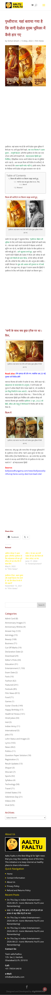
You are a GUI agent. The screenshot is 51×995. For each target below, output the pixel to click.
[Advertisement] (25, 118)
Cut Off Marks (11, 647)
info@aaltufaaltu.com (14, 977)
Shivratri (9, 772)
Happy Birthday (12, 709)
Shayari (8, 767)
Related (19, 187)
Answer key (10, 631)
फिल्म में (25, 185)
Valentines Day (11, 796)
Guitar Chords (11, 705)
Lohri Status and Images (16, 738)
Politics (8, 751)
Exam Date (10, 672)
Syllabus (9, 780)
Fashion (8, 680)
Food (7, 697)
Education (9, 664)
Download (9, 656)
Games (8, 701)
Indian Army (10, 726)
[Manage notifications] (45, 989)
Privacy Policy (13, 886)
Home (9, 873)
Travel (8, 788)
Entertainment (11, 668)
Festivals (9, 689)
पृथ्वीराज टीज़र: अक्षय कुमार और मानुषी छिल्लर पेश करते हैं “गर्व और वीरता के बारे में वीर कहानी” (14, 579)
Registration (10, 759)
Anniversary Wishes (14, 626)
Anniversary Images (14, 622)
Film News (39, 41)
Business (9, 643)
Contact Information (16, 877)
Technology (10, 784)
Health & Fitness (12, 714)
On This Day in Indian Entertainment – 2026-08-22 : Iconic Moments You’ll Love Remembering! (25, 941)
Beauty (8, 639)
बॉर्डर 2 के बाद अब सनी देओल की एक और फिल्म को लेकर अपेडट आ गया (34, 556)
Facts (7, 676)
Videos (8, 800)
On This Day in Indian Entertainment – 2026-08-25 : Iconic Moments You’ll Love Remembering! (25, 902)
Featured (9, 684)
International (11, 730)
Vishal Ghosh (13, 41)
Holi (7, 722)
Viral (7, 805)
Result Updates (12, 763)
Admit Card (10, 618)
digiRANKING (38, 991)
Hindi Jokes (10, 718)
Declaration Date (12, 651)
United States (11, 792)
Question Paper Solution (16, 755)
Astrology (9, 635)
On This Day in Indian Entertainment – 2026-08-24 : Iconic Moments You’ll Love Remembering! (25, 920)
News (7, 747)
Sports (8, 776)
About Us (11, 882)
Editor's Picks (11, 660)
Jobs (7, 734)
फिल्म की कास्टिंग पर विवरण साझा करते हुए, (24, 178)
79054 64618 (15, 968)
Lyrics (7, 742)
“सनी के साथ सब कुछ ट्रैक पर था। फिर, (28, 182)
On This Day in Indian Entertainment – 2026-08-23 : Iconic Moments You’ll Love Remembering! (25, 931)
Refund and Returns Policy (19, 890)
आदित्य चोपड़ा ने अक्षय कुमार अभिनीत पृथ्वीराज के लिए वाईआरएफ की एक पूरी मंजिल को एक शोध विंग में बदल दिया (13, 558)
